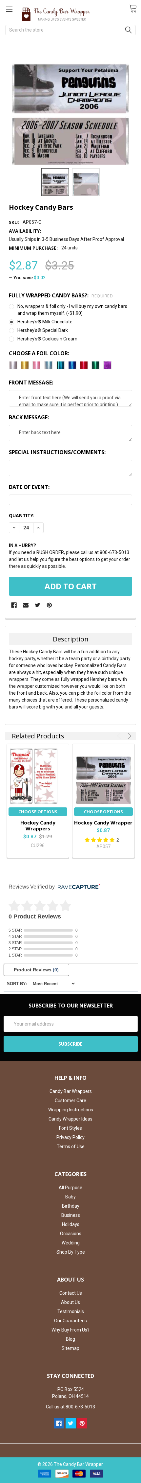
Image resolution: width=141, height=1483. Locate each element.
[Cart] (135, 9)
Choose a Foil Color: (39, 353)
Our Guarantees (70, 1320)
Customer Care (70, 1100)
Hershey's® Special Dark (42, 330)
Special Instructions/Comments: (57, 452)
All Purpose (70, 1187)
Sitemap (70, 1348)
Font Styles (70, 1128)
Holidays (70, 1224)
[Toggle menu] (9, 9)
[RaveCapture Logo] (77, 887)
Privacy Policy (70, 1137)
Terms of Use (71, 1146)
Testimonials (70, 1311)
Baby (70, 1196)
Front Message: (31, 382)
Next (128, 736)
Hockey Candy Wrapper (103, 822)
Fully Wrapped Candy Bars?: (61, 295)
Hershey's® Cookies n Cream (47, 338)
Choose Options (37, 812)
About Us (70, 1302)
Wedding (71, 1242)
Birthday (70, 1206)
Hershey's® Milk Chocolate (44, 321)
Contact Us (70, 1293)
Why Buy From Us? (70, 1329)
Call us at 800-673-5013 (70, 1406)
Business (70, 1215)
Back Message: (29, 417)
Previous (120, 736)
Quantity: (21, 515)
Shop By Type (70, 1252)
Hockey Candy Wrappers (37, 825)
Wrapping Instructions (70, 1109)
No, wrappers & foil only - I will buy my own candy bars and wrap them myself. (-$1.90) (72, 310)
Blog (70, 1339)
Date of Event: (29, 487)
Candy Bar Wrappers (71, 1091)
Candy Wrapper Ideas (70, 1119)
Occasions (70, 1233)
